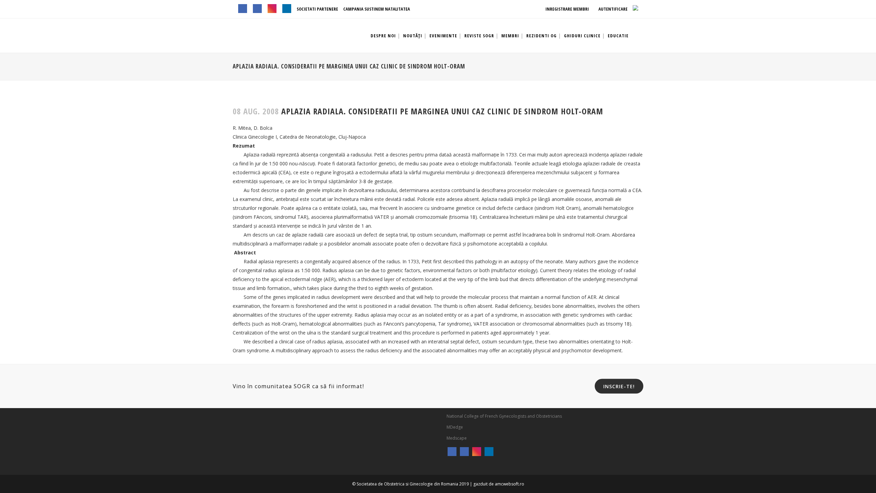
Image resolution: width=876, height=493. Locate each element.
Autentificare (612, 9)
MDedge (455, 427)
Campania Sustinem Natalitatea (376, 9)
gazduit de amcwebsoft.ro (498, 484)
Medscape (457, 438)
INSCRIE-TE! (619, 386)
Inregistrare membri (566, 9)
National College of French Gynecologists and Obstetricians (504, 416)
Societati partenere (317, 9)
